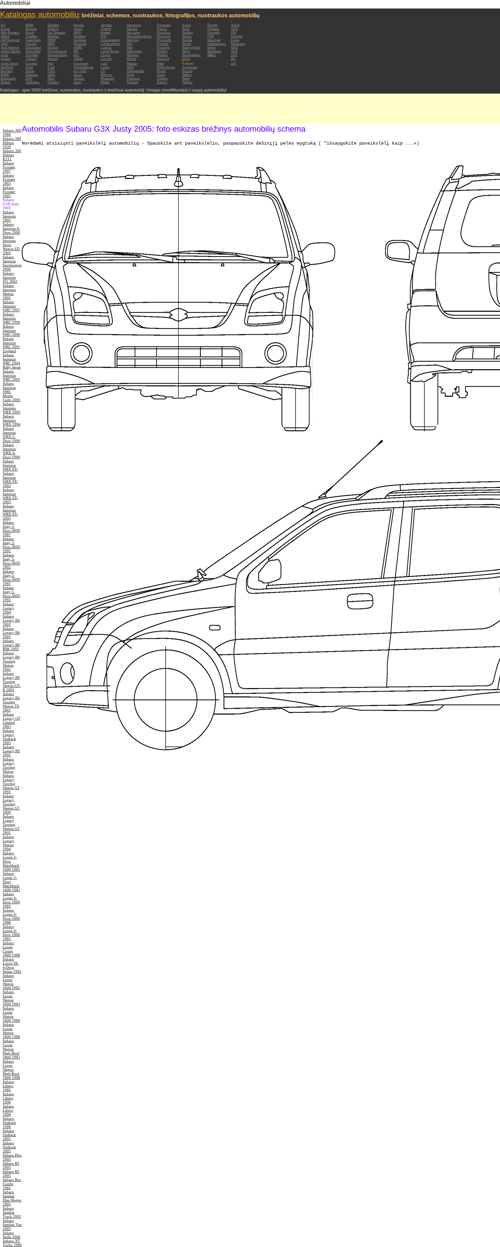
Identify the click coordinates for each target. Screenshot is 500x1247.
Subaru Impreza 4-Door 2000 (11, 228)
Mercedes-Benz (139, 36)
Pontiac (163, 44)
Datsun (53, 29)
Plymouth (164, 40)
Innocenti (80, 63)
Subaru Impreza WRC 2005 (11, 375)
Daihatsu (32, 82)
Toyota (212, 25)
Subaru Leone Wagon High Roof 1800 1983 (11, 1049)
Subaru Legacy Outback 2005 (9, 736)
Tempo (187, 82)
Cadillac (32, 36)
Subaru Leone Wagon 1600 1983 (11, 998)
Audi (4, 55)
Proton (162, 51)
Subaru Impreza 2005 (9, 216)
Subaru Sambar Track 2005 (12, 1212)
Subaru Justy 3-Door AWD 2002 (11, 561)
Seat (185, 29)
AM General (10, 40)
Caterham (33, 40)
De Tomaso (56, 32)
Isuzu (77, 75)
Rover (161, 71)
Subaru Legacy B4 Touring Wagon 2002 (11, 661)
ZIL (233, 59)
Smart (186, 44)
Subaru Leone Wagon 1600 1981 (11, 981)
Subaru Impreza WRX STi (10, 465)
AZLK (235, 25)
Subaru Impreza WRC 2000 (11, 330)
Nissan (132, 63)
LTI (103, 71)
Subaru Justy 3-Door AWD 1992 (11, 545)
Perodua (163, 32)
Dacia (30, 71)
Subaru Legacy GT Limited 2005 (11, 720)
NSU (130, 67)
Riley (160, 63)
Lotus (105, 67)
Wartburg (214, 51)
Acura (5, 29)
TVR (210, 36)
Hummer (79, 40)
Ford (51, 67)
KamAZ (237, 36)
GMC (51, 75)
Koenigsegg (110, 40)
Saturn (162, 82)
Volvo (211, 47)
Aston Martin (10, 51)
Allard (5, 36)
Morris (131, 59)
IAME (77, 47)
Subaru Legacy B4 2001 (11, 620)
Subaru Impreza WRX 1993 (11, 408)
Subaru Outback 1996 (9, 1122)
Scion (186, 25)
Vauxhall (213, 40)
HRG (77, 32)
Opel (130, 75)
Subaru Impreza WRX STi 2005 (10, 512)
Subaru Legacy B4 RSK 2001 (11, 645)
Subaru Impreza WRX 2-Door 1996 (11, 434)
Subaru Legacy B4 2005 (11, 632)
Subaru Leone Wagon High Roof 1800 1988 (11, 1069)
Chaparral (33, 47)
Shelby (187, 32)
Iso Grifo (80, 71)
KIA (103, 36)
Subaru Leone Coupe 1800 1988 (11, 949)
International (83, 67)
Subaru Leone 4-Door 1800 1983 (11, 932)
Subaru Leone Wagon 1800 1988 (11, 1030)
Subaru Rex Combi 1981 (12, 1184)
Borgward (8, 78)
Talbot (186, 75)
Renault (163, 59)
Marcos (106, 75)
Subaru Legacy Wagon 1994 (8, 843)
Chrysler (32, 55)
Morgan (133, 55)
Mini (130, 47)
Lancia (106, 47)
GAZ (234, 29)
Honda (78, 25)
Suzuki (187, 71)
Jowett (106, 29)
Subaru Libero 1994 (8, 1110)
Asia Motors (10, 47)
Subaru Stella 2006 (11, 1235)
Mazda (132, 29)
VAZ (234, 51)
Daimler (53, 25)
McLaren (133, 32)
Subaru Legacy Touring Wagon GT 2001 (11, 824)
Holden (53, 82)
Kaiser (106, 32)
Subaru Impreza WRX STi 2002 (10, 479)
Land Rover (110, 51)
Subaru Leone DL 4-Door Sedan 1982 (12, 965)
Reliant (162, 55)
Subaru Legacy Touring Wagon (9, 765)
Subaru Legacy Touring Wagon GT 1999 (11, 804)
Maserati (107, 78)
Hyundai (79, 44)
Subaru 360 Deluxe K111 (12, 155)
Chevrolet (33, 51)
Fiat (50, 63)
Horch (78, 29)
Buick (30, 32)
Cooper (31, 63)
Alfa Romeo (10, 32)
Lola (104, 63)
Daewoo (32, 75)
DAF (29, 78)
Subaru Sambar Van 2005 (12, 1224)
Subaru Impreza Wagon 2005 (9, 291)
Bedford (7, 67)
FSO (51, 71)
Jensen (106, 25)
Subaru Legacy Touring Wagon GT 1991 (11, 783)
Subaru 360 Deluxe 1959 (12, 142)
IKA (76, 55)
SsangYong (191, 47)
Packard (133, 78)
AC (3, 25)
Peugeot (163, 36)
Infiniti (78, 59)
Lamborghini (110, 44)
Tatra (186, 78)
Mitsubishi (134, 51)
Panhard (163, 25)
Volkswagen (216, 44)
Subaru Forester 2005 (9, 191)
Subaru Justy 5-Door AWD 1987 (11, 577)
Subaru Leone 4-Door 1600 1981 (11, 900)
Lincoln (106, 59)
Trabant (213, 29)
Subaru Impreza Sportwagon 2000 (12, 263)
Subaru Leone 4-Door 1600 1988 (11, 916)
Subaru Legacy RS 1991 (11, 751)
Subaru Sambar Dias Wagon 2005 (12, 1198)
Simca (186, 36)
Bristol (5, 82)
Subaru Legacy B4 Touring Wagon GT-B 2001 (12, 681)
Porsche (163, 47)
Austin (6, 59)
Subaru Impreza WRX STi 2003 (10, 496)
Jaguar (78, 78)
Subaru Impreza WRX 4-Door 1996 (11, 451)
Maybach (134, 25)
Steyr (186, 51)
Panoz (162, 29)
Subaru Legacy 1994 (8, 608)
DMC (51, 44)
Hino (51, 78)
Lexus (105, 55)
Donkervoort (57, 51)
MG (129, 44)
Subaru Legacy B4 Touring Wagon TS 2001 (11, 702)
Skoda (187, 40)
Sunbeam (189, 67)
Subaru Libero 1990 (8, 1098)
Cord (29, 67)
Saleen (162, 78)
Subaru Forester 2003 (9, 179)
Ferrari (52, 59)
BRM (29, 25)
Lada (235, 40)
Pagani (132, 82)
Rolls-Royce (166, 67)
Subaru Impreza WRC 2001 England (11, 345)
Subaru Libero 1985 (8, 1086)
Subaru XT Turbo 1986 (12, 1243)
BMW (5, 75)
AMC (4, 44)
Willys (211, 55)
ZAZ (234, 55)
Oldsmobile (135, 71)
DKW (51, 40)
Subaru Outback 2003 (9, 1135)
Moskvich (238, 44)
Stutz (186, 59)
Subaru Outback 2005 (9, 1147)
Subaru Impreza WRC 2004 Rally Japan (12, 361)
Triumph (213, 32)
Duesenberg (57, 55)
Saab (161, 75)
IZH (233, 32)
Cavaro (31, 44)
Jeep (77, 82)
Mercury (133, 40)
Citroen (31, 59)
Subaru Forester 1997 (9, 167)
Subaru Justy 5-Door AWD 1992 (11, 594)
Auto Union (9, 63)
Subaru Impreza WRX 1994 (11, 420)
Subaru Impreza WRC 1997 (11, 306)
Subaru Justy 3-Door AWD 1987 (11, 528)
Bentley (7, 71)
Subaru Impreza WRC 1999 (11, 318)
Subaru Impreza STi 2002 (10, 277)
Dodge (53, 47)
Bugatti (31, 29)
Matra (105, 82)
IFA (76, 51)
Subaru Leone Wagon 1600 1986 (11, 1014)
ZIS (233, 63)
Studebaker (191, 55)
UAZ (234, 47)
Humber (79, 36)
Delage (53, 36)
